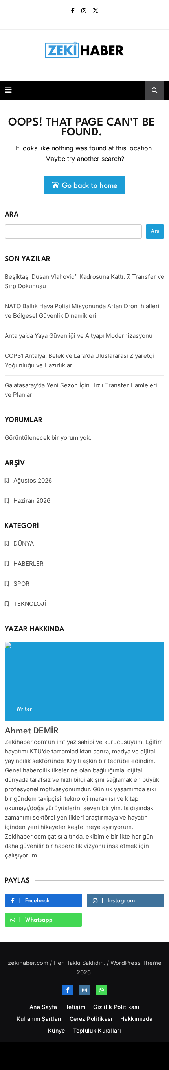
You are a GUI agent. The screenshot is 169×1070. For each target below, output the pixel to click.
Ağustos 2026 (32, 480)
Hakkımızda (136, 1018)
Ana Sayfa (43, 1006)
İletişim (75, 1006)
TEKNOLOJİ (29, 603)
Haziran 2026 (31, 500)
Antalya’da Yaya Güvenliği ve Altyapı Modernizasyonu (78, 335)
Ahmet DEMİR (32, 731)
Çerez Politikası (91, 1018)
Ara (11, 214)
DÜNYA (23, 543)
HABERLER (28, 563)
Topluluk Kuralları (97, 1030)
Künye (56, 1030)
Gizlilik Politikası (116, 1006)
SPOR (21, 583)
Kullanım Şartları (39, 1018)
